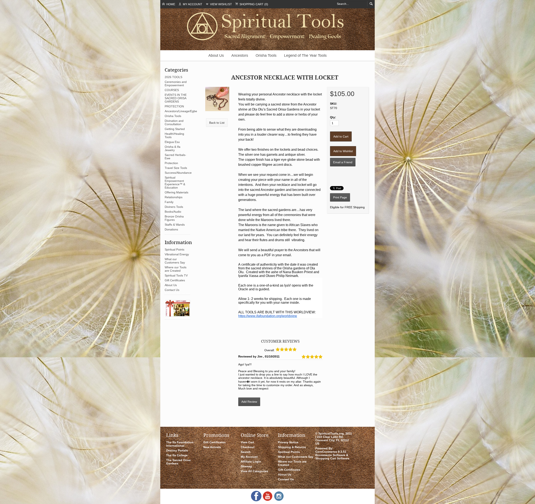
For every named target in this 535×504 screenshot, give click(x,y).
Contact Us (172, 290)
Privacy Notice (288, 442)
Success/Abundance (178, 172)
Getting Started (175, 129)
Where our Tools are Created (175, 269)
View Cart (247, 442)
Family (169, 202)
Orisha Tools (266, 55)
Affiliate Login (251, 461)
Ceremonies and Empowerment (176, 83)
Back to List (216, 122)
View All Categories (254, 471)
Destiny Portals (177, 450)
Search (246, 452)
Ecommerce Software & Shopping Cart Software (332, 456)
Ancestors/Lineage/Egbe (181, 111)
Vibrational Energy (177, 254)
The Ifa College (177, 455)
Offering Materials (176, 192)
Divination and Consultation (174, 122)
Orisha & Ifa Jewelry (172, 148)
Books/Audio (173, 211)
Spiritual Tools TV (176, 275)
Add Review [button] (249, 401)
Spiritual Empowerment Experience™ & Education (175, 182)
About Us (216, 55)
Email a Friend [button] (342, 162)
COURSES (172, 90)
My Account (192, 4)
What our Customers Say (175, 260)
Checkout (248, 447)
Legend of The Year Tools (305, 55)
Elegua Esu (172, 142)
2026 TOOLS (173, 77)
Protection (171, 163)
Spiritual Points (174, 249)
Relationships (173, 197)
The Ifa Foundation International (180, 444)
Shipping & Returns (292, 447)
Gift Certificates (175, 280)
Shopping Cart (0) (253, 4)
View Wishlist (220, 4)
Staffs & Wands (175, 224)
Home (170, 4)
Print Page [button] (340, 197)
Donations (171, 229)
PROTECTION (174, 106)
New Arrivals (212, 447)
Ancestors (239, 55)
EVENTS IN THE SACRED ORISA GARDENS (176, 98)
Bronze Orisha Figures (174, 218)
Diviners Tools (174, 206)
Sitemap (246, 466)
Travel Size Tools (176, 168)
